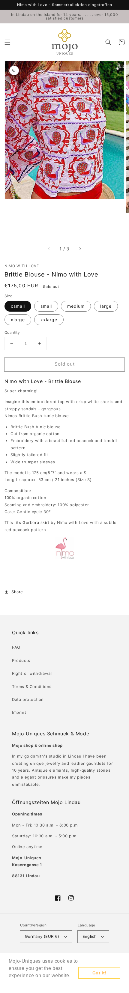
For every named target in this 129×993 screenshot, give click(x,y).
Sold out (65, 364)
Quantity (12, 332)
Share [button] (17, 591)
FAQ (16, 647)
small (46, 306)
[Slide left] (49, 249)
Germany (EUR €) (42, 936)
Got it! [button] (99, 973)
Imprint (19, 712)
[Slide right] (79, 249)
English (89, 936)
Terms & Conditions (32, 686)
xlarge (18, 319)
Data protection (28, 699)
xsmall (18, 306)
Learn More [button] (23, 983)
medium (76, 306)
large (106, 306)
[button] (7, 42)
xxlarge (48, 319)
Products (21, 660)
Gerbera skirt (36, 522)
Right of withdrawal (32, 673)
